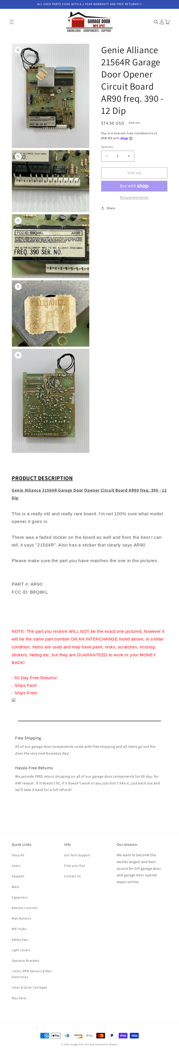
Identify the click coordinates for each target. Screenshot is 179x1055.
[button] (11, 22)
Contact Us (72, 876)
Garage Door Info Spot (82, 1044)
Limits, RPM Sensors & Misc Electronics (32, 974)
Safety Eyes (20, 939)
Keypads (18, 876)
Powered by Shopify (106, 1044)
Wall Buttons (21, 918)
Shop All (18, 855)
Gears (16, 865)
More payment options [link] (134, 197)
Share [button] (111, 208)
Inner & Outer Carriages (29, 987)
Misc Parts (19, 998)
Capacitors (20, 897)
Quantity (107, 147)
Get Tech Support (77, 855)
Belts (15, 887)
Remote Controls (25, 908)
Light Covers (21, 950)
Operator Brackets (25, 960)
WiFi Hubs (19, 929)
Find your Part (74, 865)
